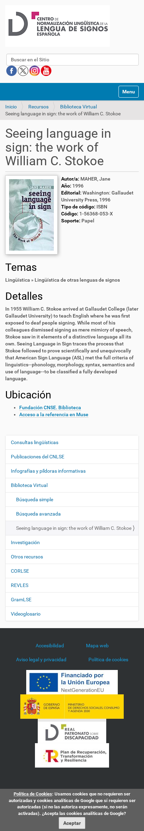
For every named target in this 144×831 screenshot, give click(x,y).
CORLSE (20, 571)
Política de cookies (108, 659)
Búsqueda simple (34, 499)
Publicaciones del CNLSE (37, 456)
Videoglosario (26, 614)
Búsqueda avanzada (38, 514)
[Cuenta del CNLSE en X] (23, 70)
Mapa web (97, 645)
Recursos (38, 106)
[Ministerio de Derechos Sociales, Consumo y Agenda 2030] (72, 706)
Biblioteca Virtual (78, 106)
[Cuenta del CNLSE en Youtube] (46, 70)
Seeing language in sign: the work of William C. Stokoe (73, 528)
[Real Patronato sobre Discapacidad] (72, 730)
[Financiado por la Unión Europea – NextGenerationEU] (72, 681)
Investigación (25, 542)
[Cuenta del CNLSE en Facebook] (12, 70)
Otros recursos (27, 556)
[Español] (57, 26)
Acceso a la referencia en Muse (53, 414)
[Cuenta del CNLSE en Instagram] (35, 70)
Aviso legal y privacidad (41, 659)
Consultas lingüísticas (34, 442)
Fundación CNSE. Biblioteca (50, 407)
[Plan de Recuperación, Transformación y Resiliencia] (72, 754)
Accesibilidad (50, 645)
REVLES (19, 585)
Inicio (11, 106)
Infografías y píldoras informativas (48, 471)
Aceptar (72, 823)
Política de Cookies (33, 793)
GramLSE (21, 599)
